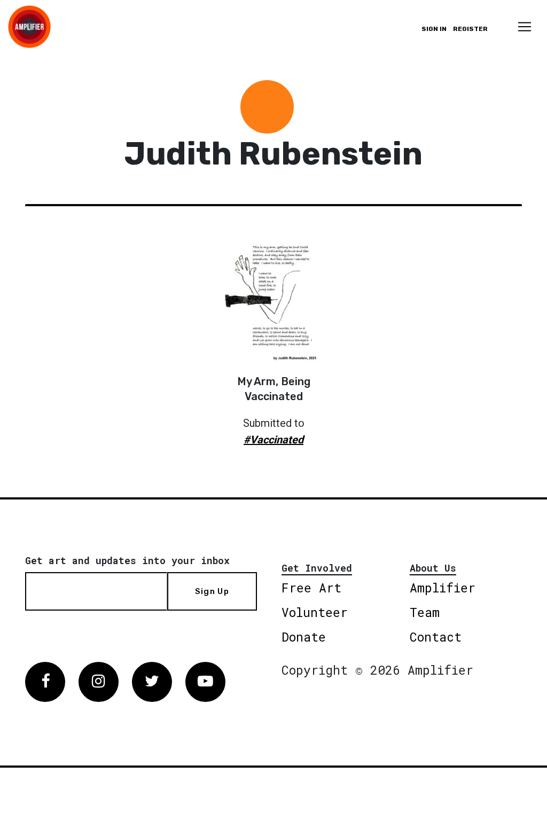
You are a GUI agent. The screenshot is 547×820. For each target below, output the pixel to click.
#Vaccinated (273, 439)
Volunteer (315, 612)
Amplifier (442, 588)
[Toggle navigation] (524, 27)
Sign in (434, 29)
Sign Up (212, 591)
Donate (304, 637)
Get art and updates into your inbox (127, 560)
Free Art (311, 588)
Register (470, 29)
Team (425, 612)
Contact (436, 637)
